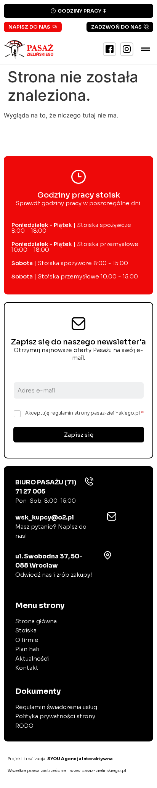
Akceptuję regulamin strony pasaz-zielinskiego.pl (84, 413)
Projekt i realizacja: (60, 758)
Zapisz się (78, 434)
